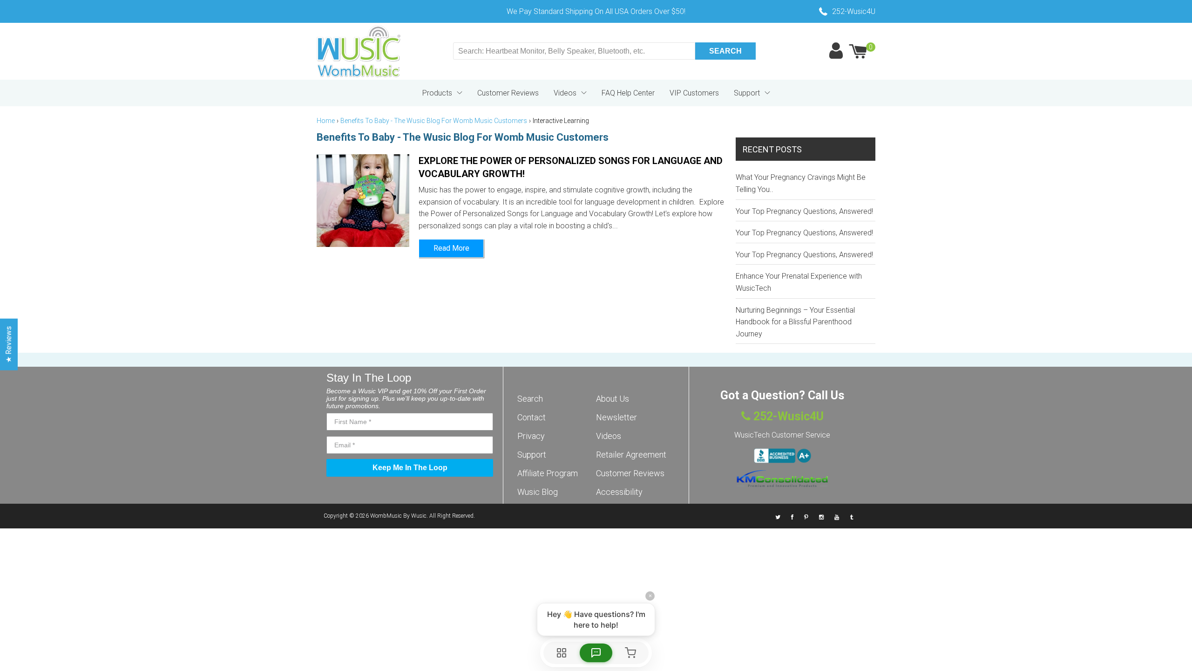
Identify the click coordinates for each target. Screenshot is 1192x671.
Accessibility (619, 492)
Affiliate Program (547, 473)
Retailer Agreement (631, 454)
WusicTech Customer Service (782, 435)
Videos (565, 93)
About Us (612, 399)
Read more (451, 248)
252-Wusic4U (787, 416)
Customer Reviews (508, 93)
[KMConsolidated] (782, 478)
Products (437, 93)
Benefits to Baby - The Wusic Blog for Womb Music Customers (433, 120)
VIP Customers (694, 93)
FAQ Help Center (628, 93)
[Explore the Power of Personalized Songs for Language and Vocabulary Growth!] (363, 200)
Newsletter (616, 417)
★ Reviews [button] (8, 344)
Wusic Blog (537, 492)
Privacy (531, 436)
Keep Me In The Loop (409, 468)
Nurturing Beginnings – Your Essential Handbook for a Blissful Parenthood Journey (795, 322)
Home (326, 120)
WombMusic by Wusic (398, 516)
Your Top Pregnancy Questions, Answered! (804, 211)
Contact (531, 417)
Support (747, 93)
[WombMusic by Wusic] (358, 51)
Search (530, 399)
